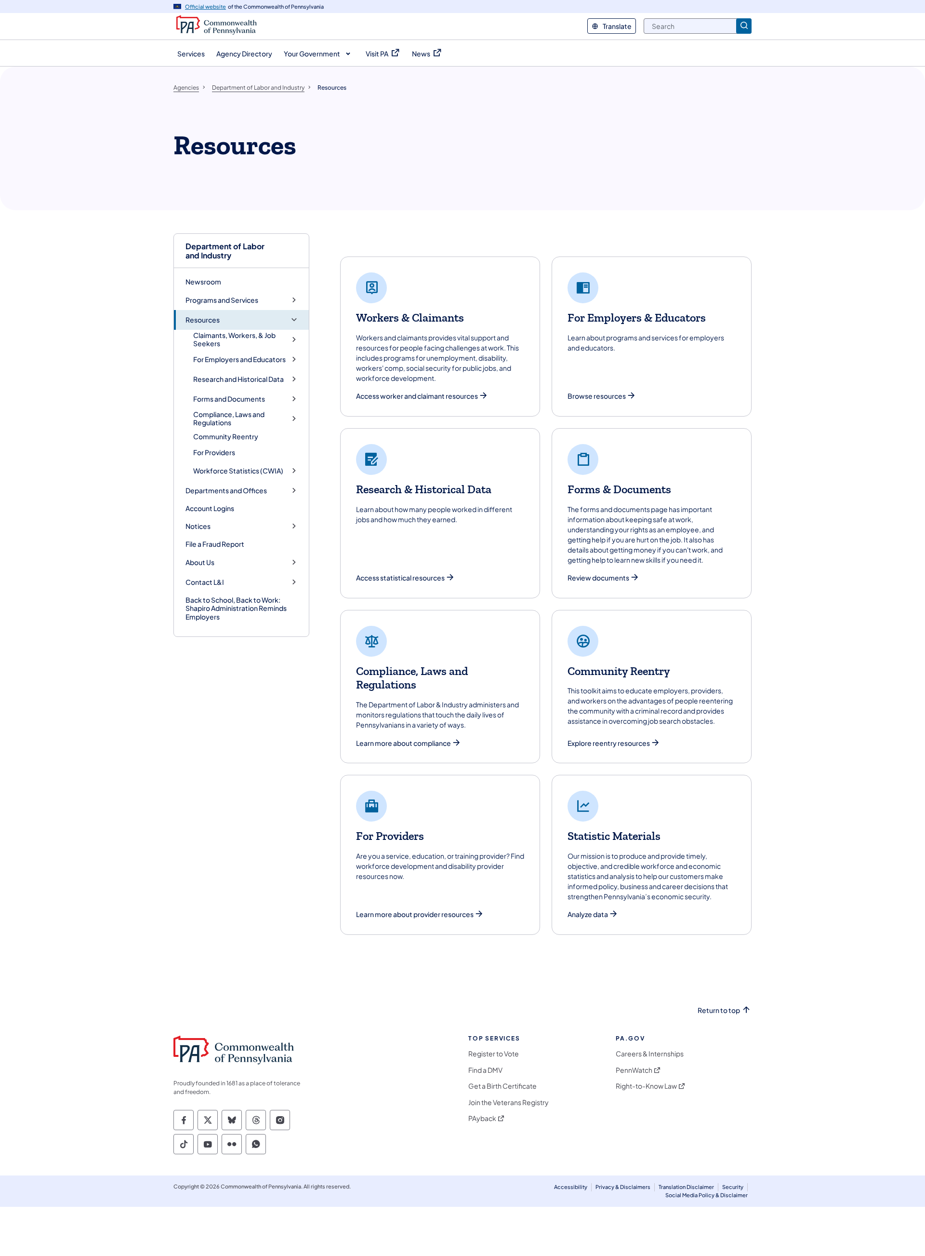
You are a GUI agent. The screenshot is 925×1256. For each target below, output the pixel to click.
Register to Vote (493, 1054)
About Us (199, 562)
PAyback (482, 1118)
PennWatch (634, 1070)
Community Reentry (225, 436)
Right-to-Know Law (646, 1086)
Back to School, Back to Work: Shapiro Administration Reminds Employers (236, 608)
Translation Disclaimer (686, 1187)
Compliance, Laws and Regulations (228, 418)
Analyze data (588, 914)
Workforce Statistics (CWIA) (238, 471)
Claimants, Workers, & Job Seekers (234, 339)
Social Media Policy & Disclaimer (706, 1195)
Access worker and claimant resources (417, 396)
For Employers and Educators (239, 359)
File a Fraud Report (214, 544)
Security (732, 1187)
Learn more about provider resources (415, 914)
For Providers (214, 452)
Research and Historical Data (238, 379)
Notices (198, 526)
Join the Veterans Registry (508, 1102)
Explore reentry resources (609, 743)
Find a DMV (485, 1070)
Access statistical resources (400, 578)
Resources (202, 320)
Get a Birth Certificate (502, 1086)
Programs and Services (221, 300)
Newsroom (203, 281)
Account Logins (209, 508)
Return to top (719, 1010)
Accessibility (570, 1187)
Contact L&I (204, 582)
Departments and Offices (226, 490)
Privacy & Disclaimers (622, 1187)
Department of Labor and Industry (224, 251)
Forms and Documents (229, 399)
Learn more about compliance (403, 743)
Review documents (598, 578)
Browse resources (597, 396)
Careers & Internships (650, 1054)
